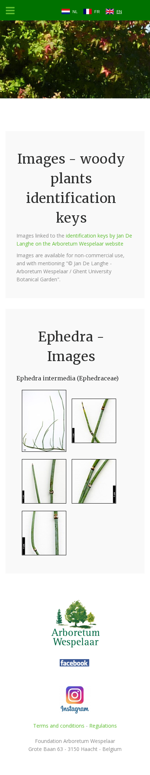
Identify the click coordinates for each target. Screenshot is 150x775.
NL (75, 11)
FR (97, 11)
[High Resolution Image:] (41, 423)
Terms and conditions (58, 725)
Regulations (103, 725)
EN (119, 11)
